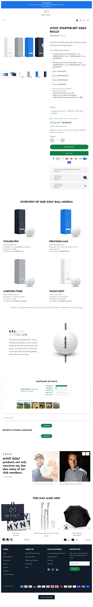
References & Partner (31, 560)
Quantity (52, 107)
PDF (81, 97)
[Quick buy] (28, 528)
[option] (23, 47)
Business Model (30, 557)
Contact (5, 567)
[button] (54, 36)
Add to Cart (69, 147)
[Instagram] (53, 570)
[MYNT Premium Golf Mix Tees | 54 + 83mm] (46, 516)
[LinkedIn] (57, 570)
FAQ (26, 567)
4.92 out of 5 (34, 389)
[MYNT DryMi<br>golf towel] (16, 516)
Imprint (5, 564)
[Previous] (84, 453)
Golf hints (50, 560)
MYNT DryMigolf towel (58, 176)
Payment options (8, 574)
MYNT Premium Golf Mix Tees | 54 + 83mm (67, 169)
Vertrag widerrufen (47, 597)
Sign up (74, 569)
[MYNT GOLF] (46, 13)
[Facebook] (48, 570)
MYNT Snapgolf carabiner (58, 185)
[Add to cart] (58, 528)
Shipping (6, 571)
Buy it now (69, 153)
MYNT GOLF (10, 586)
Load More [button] (46, 426)
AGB (4, 553)
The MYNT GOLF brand (32, 553)
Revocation (6, 560)
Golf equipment (52, 557)
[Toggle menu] (4, 20)
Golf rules (50, 564)
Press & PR (28, 564)
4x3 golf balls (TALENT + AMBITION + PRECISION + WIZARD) (67, 112)
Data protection (8, 557)
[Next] (44, 45)
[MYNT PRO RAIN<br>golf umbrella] (77, 516)
